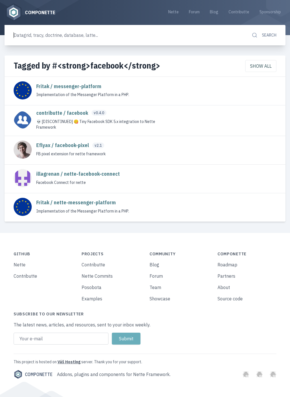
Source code (230, 299)
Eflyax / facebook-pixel (63, 145)
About (224, 287)
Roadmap (227, 265)
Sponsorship (270, 11)
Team (155, 287)
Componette (38, 374)
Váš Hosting (68, 361)
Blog (214, 11)
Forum (194, 11)
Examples (92, 299)
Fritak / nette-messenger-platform (76, 202)
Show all (261, 66)
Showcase (160, 299)
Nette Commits (97, 276)
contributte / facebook (62, 113)
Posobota (91, 287)
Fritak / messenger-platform (68, 86)
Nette (173, 11)
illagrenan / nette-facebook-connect (78, 174)
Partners (226, 276)
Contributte (239, 11)
